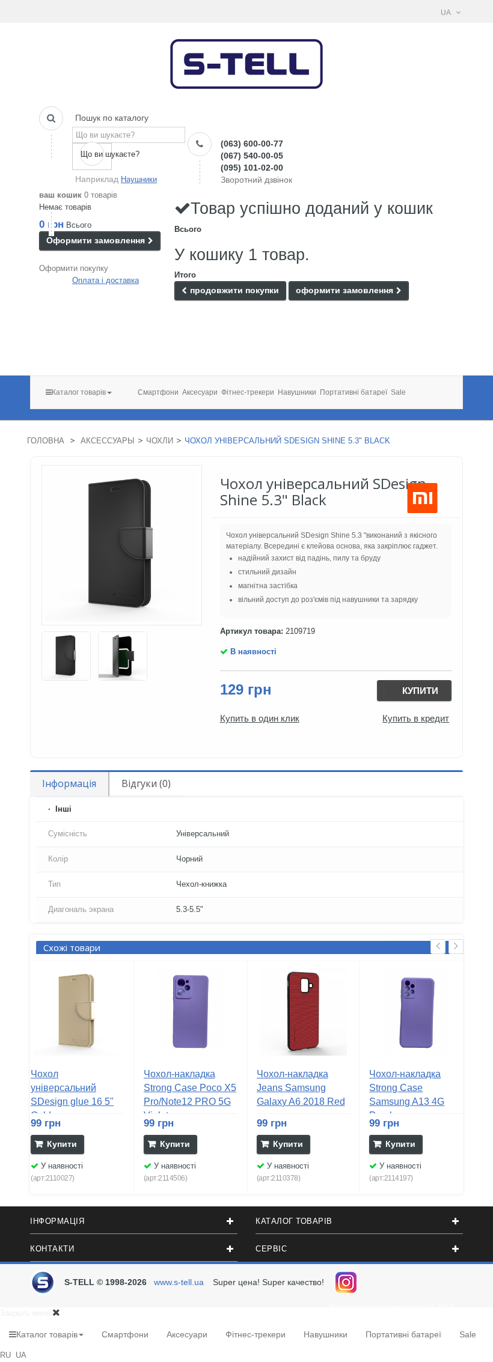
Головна (45, 440)
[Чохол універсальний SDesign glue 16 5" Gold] (77, 1012)
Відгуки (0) (146, 783)
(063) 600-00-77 (252, 143)
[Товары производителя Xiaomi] (422, 498)
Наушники (139, 179)
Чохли (159, 440)
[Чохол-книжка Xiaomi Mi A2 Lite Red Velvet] (66, 656)
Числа (417, 1307)
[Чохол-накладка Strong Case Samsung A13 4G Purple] (416, 1012)
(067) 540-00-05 (252, 155)
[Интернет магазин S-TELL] (247, 60)
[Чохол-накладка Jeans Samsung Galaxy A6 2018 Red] (304, 1012)
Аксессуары (108, 440)
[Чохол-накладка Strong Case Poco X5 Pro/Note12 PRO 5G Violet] (190, 1012)
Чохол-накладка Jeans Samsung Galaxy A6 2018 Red (301, 1088)
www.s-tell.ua (179, 1282)
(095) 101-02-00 (252, 167)
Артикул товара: (251, 631)
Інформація (69, 783)
